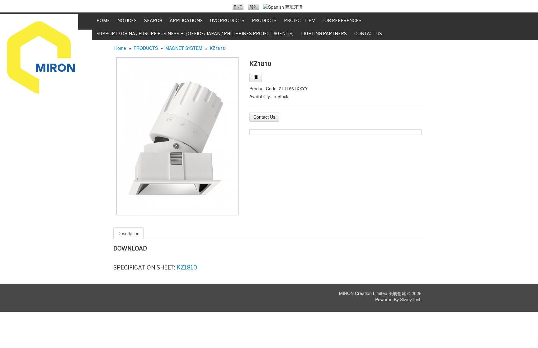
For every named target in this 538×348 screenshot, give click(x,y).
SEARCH (153, 20)
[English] (238, 7)
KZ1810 (217, 48)
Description (128, 233)
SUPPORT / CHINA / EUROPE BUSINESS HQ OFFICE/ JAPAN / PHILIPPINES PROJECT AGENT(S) (195, 33)
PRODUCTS (146, 48)
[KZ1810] (177, 135)
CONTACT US (368, 33)
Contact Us (264, 117)
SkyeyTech (411, 299)
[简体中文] (253, 7)
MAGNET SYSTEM (183, 48)
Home (120, 48)
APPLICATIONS (186, 20)
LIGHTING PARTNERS (324, 33)
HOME (103, 20)
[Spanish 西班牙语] (283, 7)
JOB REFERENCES (342, 20)
